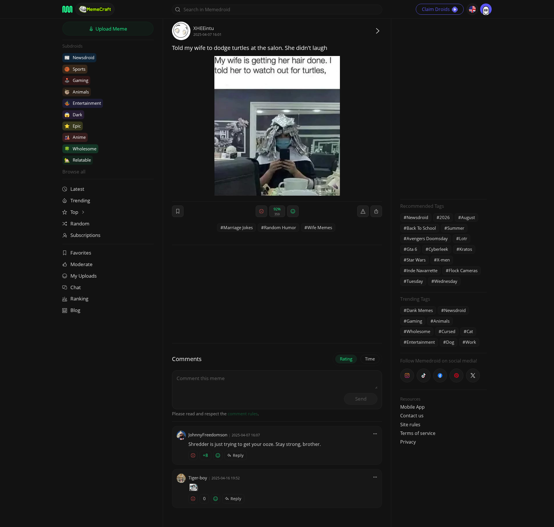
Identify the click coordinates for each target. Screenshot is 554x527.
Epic (72, 126)
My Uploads (83, 275)
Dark (73, 114)
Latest (77, 189)
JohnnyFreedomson (208, 435)
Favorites (80, 252)
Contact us (412, 415)
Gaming (76, 80)
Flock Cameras (463, 270)
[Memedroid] (67, 9)
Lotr (463, 238)
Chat (75, 287)
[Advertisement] (443, 108)
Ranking (79, 298)
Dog (450, 342)
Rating (346, 359)
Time (370, 359)
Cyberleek (438, 249)
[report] (363, 211)
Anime (75, 137)
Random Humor (280, 227)
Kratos (465, 249)
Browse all (73, 171)
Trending (80, 200)
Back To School (421, 228)
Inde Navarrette (422, 270)
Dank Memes (420, 310)
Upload (110, 28)
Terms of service (417, 433)
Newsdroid (79, 57)
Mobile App (412, 407)
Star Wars (416, 260)
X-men (443, 260)
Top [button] (74, 212)
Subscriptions (85, 235)
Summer (455, 228)
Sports (74, 69)
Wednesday (445, 281)
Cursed (448, 331)
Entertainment (82, 103)
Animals (76, 92)
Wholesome (80, 149)
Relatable (77, 160)
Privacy (408, 442)
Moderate (81, 264)
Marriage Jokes (238, 227)
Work (470, 342)
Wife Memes (319, 227)
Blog (75, 310)
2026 (444, 217)
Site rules (410, 424)
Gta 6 (412, 249)
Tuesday (415, 281)
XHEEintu (203, 28)
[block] (376, 211)
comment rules (243, 413)
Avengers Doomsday (427, 238)
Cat (470, 331)
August (468, 217)
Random (79, 223)
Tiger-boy (197, 478)
